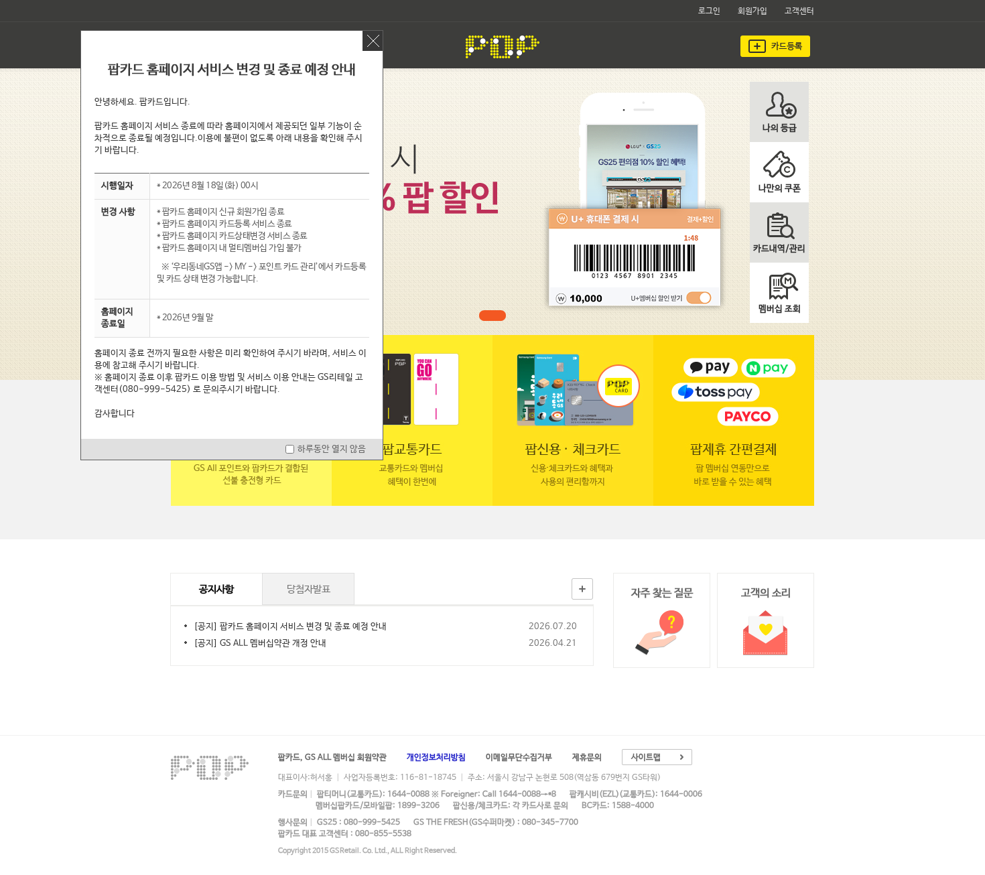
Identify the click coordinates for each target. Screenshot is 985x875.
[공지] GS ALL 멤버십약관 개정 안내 (260, 643)
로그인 (709, 11)
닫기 (373, 41)
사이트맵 (646, 757)
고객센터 (799, 11)
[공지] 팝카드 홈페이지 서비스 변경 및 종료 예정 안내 (290, 627)
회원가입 (752, 11)
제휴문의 (587, 757)
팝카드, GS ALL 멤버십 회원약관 (332, 757)
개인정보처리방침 (436, 757)
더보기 (582, 589)
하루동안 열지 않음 (332, 449)
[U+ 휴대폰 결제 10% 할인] (492, 316)
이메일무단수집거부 (519, 757)
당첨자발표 (308, 589)
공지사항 (216, 589)
